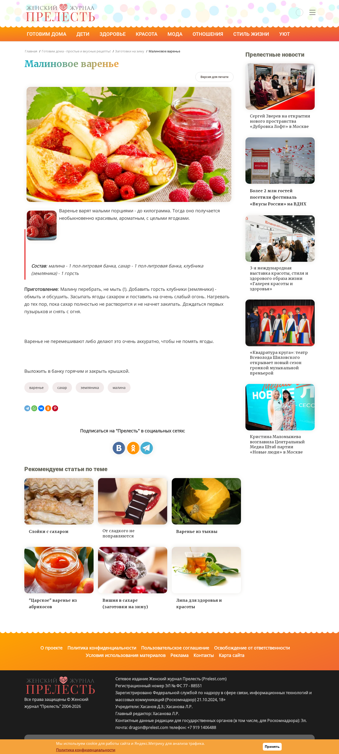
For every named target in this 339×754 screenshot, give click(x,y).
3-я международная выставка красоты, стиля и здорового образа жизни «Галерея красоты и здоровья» (279, 278)
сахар (62, 387)
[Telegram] (27, 408)
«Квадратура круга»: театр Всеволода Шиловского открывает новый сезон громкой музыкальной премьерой (279, 363)
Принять (272, 747)
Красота (147, 34)
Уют (285, 34)
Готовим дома (47, 34)
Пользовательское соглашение (175, 648)
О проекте (51, 648)
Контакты (204, 655)
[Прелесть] (60, 5)
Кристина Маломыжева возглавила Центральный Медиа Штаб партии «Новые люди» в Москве (277, 444)
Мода (176, 34)
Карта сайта (231, 655)
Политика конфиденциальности (102, 648)
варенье (36, 387)
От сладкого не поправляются (118, 533)
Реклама (179, 655)
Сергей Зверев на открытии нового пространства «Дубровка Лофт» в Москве (280, 121)
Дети (83, 34)
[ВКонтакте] (41, 408)
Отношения (208, 34)
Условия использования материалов (126, 655)
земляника (90, 387)
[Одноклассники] (48, 408)
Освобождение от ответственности (252, 648)
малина (119, 387)
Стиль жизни (251, 34)
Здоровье (113, 34)
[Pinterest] (55, 408)
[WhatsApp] (34, 408)
